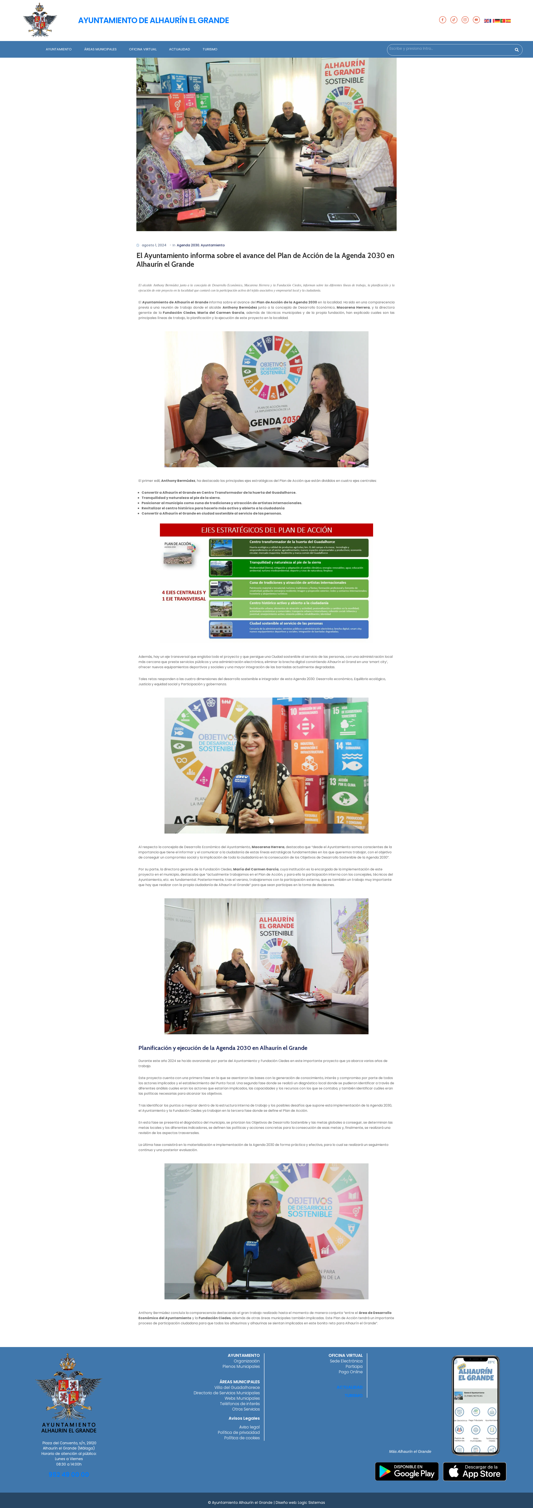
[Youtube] (476, 19)
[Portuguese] (503, 20)
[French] (492, 20)
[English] (486, 20)
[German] (497, 20)
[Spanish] (508, 20)
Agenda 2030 (188, 245)
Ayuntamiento (213, 245)
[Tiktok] (453, 19)
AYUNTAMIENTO (59, 49)
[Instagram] (465, 19)
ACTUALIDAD (179, 49)
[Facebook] (442, 19)
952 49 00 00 (69, 1474)
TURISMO (210, 49)
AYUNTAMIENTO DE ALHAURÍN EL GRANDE (153, 20)
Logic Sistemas (311, 1502)
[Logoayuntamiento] (40, 20)
